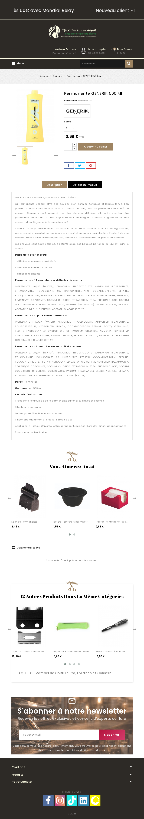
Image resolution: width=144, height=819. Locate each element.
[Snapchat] (95, 800)
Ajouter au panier (95, 146)
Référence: (70, 100)
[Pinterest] (91, 165)
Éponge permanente (24, 521)
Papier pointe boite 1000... (112, 521)
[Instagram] (60, 800)
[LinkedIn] (83, 800)
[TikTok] (72, 800)
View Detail (41, 511)
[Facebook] (48, 800)
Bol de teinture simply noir (71, 521)
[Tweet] (80, 165)
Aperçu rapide (41, 504)
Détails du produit (85, 185)
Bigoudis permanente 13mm (71, 651)
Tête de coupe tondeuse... (28, 651)
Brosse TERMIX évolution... (112, 651)
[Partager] (69, 165)
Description (55, 185)
